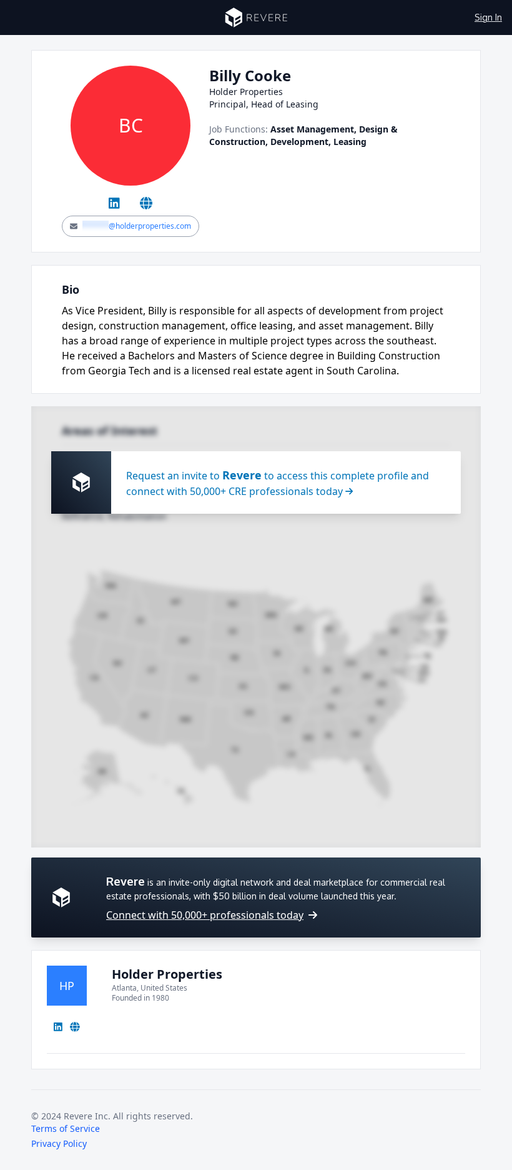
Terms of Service (65, 1128)
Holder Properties (167, 974)
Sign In (488, 17)
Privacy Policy (59, 1143)
